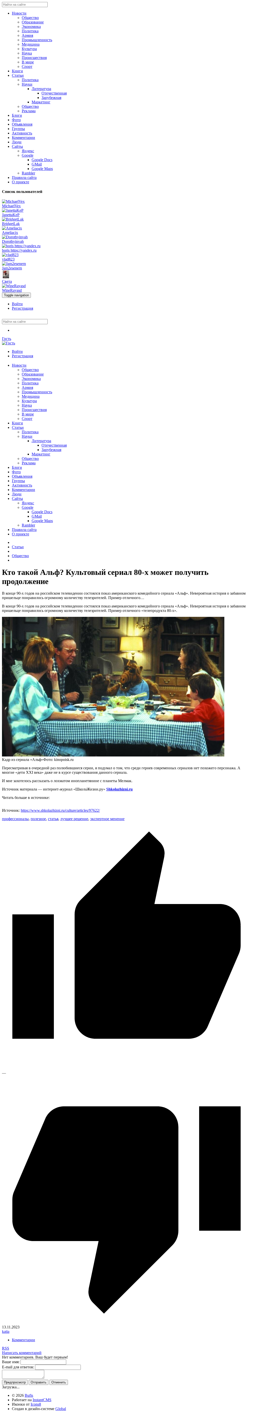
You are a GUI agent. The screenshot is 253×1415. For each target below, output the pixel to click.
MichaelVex (11, 206)
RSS (5, 1348)
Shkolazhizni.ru (119, 789)
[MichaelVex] (13, 201)
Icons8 (36, 1404)
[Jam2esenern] (14, 264)
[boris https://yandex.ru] (21, 246)
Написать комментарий (22, 1353)
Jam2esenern (12, 268)
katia (5, 1331)
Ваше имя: (11, 1362)
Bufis (29, 1395)
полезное (38, 819)
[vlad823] (10, 255)
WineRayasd (12, 290)
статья (53, 819)
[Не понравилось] (126, 1323)
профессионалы (15, 819)
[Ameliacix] (12, 228)
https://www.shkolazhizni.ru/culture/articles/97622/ (60, 810)
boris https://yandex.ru (19, 250)
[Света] (6, 277)
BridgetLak (11, 224)
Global (60, 1409)
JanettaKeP (11, 215)
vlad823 (8, 259)
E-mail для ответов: (18, 1367)
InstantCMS (42, 1400)
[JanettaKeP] (12, 210)
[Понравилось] (126, 1068)
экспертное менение (107, 819)
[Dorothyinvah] (15, 237)
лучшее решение (74, 819)
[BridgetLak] (13, 219)
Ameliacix (10, 232)
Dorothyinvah (13, 241)
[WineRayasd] (14, 286)
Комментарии (23, 1340)
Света (7, 281)
